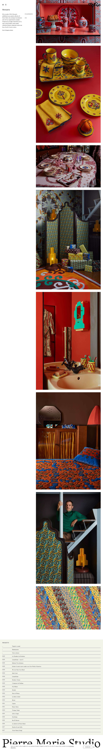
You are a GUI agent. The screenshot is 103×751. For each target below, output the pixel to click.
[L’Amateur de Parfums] (51, 683)
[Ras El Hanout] (51, 720)
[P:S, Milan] (51, 686)
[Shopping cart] (6, 4)
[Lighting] (51, 649)
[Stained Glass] (51, 653)
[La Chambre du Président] (51, 656)
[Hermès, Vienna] (51, 680)
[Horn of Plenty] (51, 693)
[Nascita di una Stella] (51, 727)
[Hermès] (51, 690)
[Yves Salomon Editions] (51, 663)
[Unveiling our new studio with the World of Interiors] (51, 666)
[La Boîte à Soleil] (51, 696)
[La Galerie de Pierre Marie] (51, 723)
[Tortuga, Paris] (51, 710)
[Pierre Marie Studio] (94, 5)
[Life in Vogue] (51, 713)
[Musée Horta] (51, 707)
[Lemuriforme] (51, 676)
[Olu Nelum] (51, 717)
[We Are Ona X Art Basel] (51, 669)
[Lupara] (51, 703)
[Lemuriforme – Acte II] (51, 659)
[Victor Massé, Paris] (51, 730)
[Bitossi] (51, 700)
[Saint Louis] (51, 673)
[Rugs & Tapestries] (51, 646)
